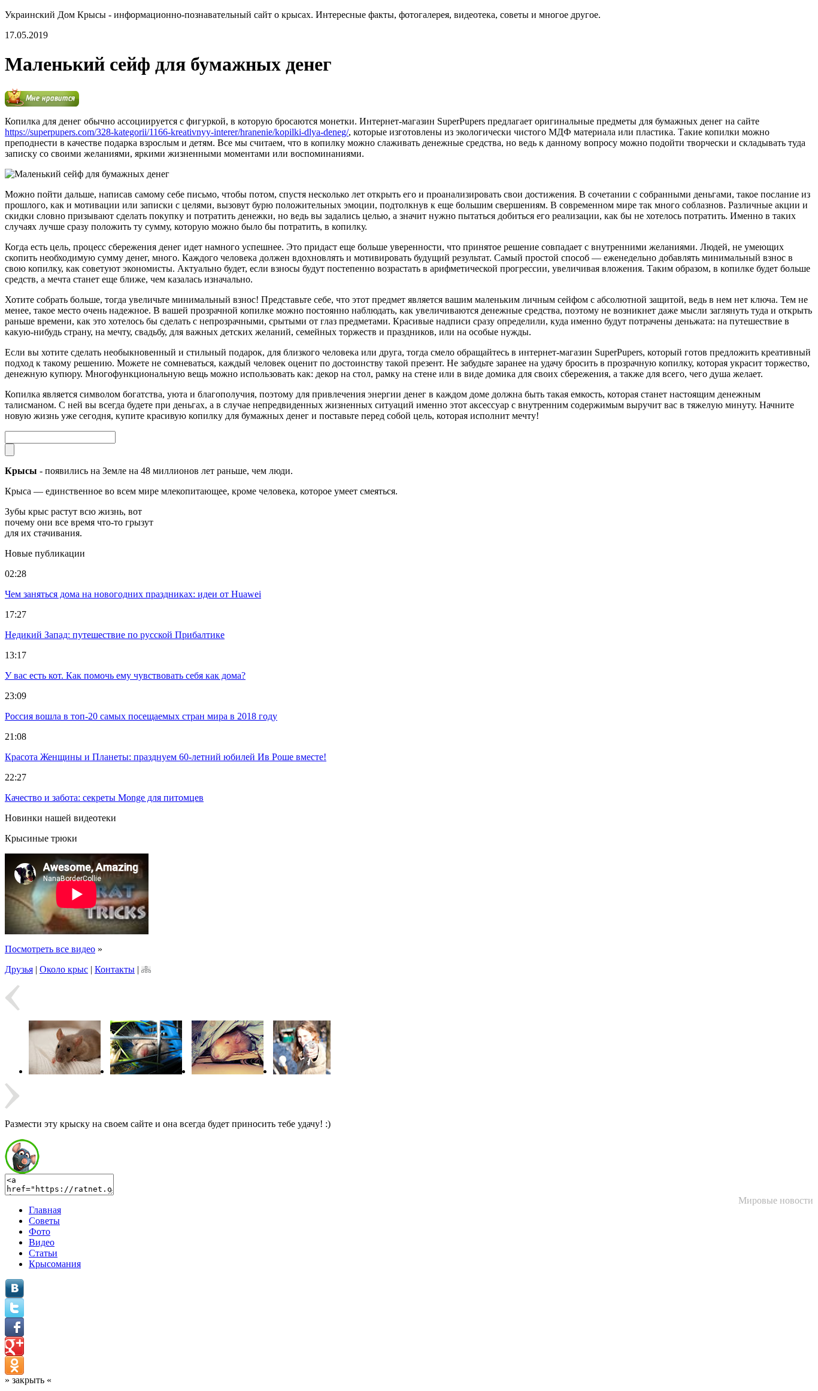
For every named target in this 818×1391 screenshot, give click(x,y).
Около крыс (64, 969)
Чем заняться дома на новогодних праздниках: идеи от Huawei (133, 594)
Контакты (115, 969)
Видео (41, 1242)
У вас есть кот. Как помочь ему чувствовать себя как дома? (125, 675)
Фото (39, 1231)
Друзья (19, 969)
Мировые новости (775, 1200)
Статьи (43, 1253)
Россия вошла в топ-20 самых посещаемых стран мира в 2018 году (141, 716)
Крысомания (55, 1264)
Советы (44, 1221)
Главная (45, 1210)
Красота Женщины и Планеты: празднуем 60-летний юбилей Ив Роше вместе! (165, 757)
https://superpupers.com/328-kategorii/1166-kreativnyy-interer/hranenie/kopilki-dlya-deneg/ (177, 132)
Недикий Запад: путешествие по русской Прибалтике (115, 635)
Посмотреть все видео (50, 949)
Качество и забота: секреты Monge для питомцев (104, 797)
